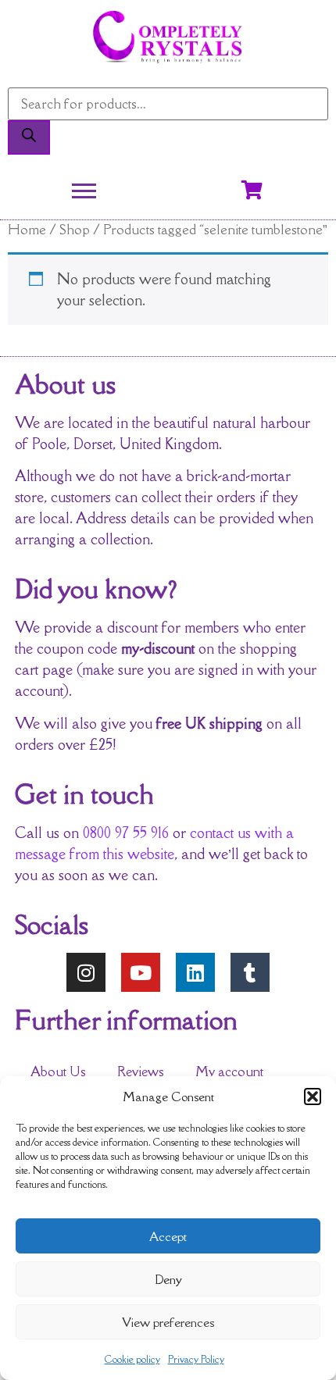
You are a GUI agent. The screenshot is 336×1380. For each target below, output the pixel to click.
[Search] (29, 137)
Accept (168, 1236)
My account (229, 1071)
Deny (168, 1279)
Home (27, 229)
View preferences (168, 1322)
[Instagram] (85, 972)
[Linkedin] (195, 972)
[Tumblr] (250, 972)
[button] (312, 1096)
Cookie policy (132, 1359)
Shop (74, 229)
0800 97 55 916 (126, 832)
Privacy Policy (196, 1359)
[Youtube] (140, 972)
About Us (58, 1071)
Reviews (140, 1071)
